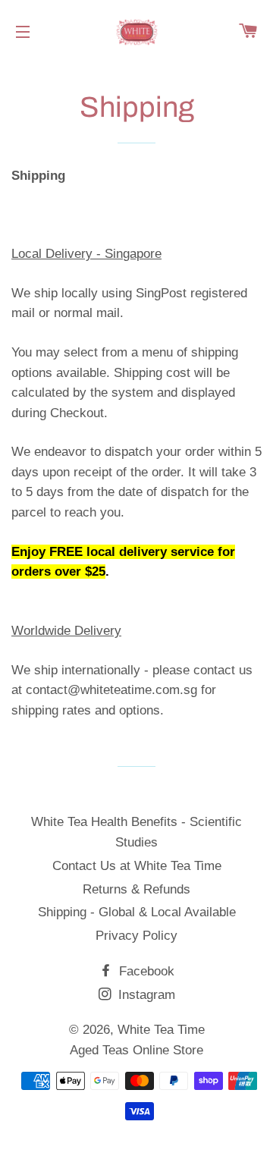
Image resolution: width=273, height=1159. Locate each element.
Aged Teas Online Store (136, 1050)
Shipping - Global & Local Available (137, 912)
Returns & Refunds (136, 889)
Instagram (145, 995)
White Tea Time (161, 1029)
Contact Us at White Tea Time (136, 866)
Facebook (144, 971)
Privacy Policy (136, 935)
